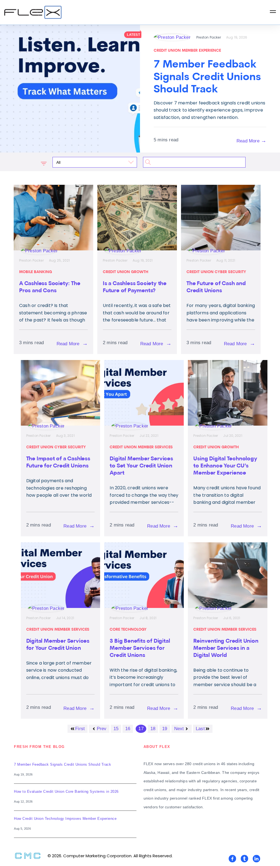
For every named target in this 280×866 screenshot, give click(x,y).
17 (140, 728)
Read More (251, 140)
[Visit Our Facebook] (232, 858)
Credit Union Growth (125, 272)
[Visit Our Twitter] (244, 858)
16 (127, 728)
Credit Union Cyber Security (216, 272)
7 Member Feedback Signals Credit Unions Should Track (62, 764)
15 (115, 728)
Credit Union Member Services (141, 447)
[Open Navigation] (273, 12)
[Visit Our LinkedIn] (256, 858)
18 (152, 728)
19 (164, 728)
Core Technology (128, 630)
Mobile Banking (35, 272)
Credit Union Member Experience (187, 51)
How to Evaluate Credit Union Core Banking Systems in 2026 (66, 791)
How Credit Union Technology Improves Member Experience (65, 819)
